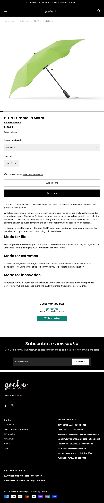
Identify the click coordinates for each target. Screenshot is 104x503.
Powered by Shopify (38, 491)
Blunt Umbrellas (12, 122)
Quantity (8, 156)
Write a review (52, 318)
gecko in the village (19, 491)
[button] (5, 10)
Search (7, 443)
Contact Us (9, 424)
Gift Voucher (9, 434)
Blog (6, 448)
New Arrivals (9, 439)
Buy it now (52, 193)
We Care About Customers (16, 429)
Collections (24, 21)
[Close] (99, 3)
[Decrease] (6, 163)
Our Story (8, 420)
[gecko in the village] (52, 10)
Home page (9, 21)
